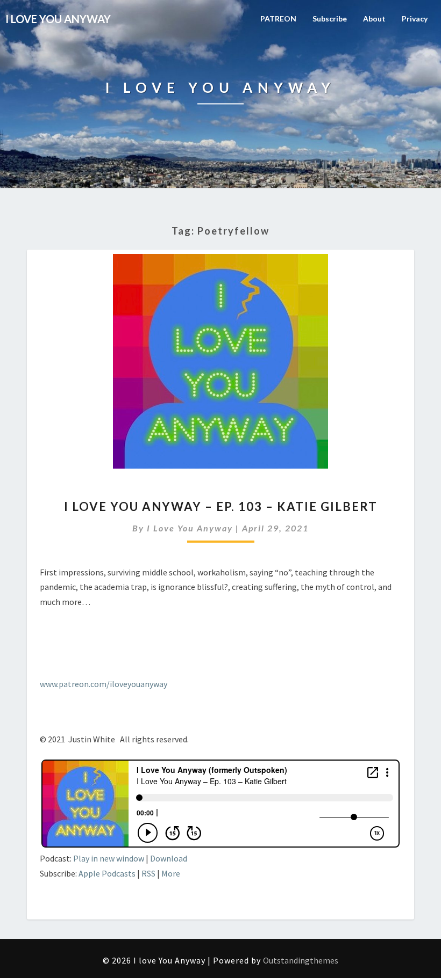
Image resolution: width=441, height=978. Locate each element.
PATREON (278, 18)
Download (168, 858)
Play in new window (108, 858)
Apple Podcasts (107, 873)
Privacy (415, 18)
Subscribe (329, 18)
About (374, 18)
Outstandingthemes (300, 960)
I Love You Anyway (190, 528)
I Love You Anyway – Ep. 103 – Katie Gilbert (221, 506)
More (170, 873)
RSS (148, 873)
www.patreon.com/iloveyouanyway (103, 683)
